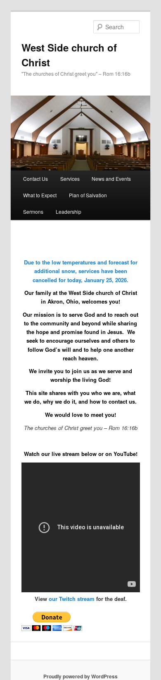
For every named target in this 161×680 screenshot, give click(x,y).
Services (70, 178)
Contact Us (35, 178)
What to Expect (40, 195)
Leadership (68, 211)
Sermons (33, 211)
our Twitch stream (72, 599)
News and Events (111, 178)
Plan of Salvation (88, 195)
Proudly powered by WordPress (80, 676)
